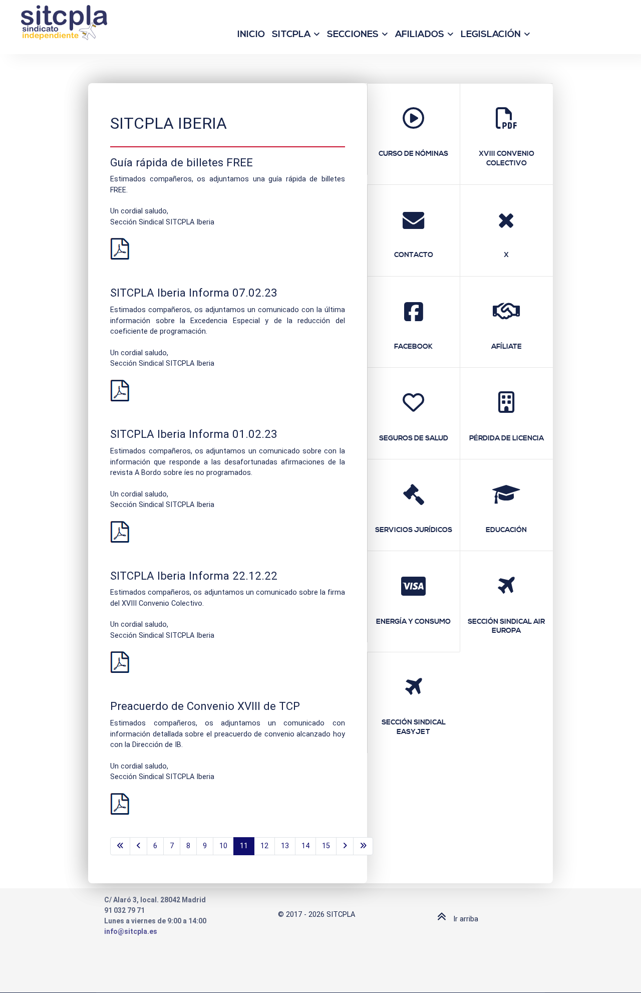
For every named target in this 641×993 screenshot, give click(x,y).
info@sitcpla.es (130, 931)
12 (264, 846)
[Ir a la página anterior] (138, 846)
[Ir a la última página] (363, 846)
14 (305, 846)
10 (223, 846)
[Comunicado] (119, 248)
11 (244, 846)
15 (326, 846)
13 (285, 846)
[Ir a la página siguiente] (345, 846)
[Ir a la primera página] (120, 846)
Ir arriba (464, 919)
